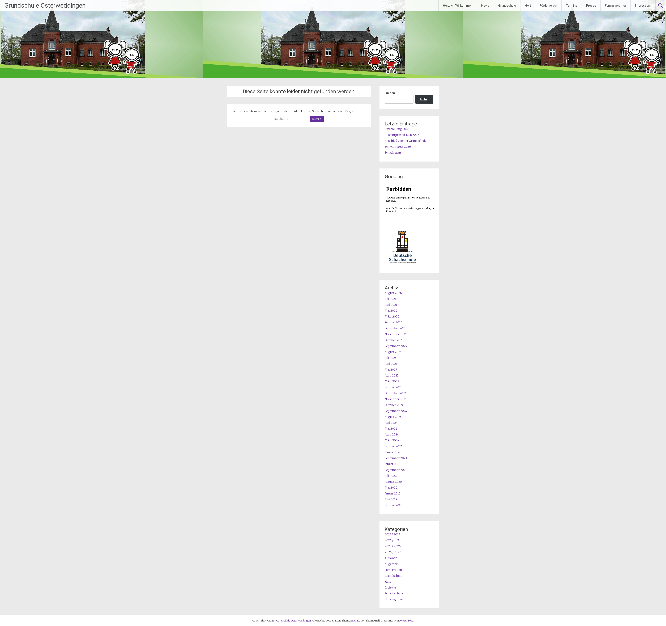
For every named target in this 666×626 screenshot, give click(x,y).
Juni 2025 (391, 363)
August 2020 (393, 481)
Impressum (643, 5)
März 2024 (392, 440)
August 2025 (393, 352)
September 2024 (396, 411)
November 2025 (396, 334)
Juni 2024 (391, 422)
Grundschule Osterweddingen (45, 5)
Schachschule (394, 593)
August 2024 (393, 416)
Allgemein (392, 564)
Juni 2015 (391, 499)
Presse (591, 5)
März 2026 (392, 316)
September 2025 (396, 346)
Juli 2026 (391, 299)
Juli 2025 (390, 357)
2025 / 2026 (393, 546)
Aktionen (391, 558)
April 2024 (392, 434)
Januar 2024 (393, 452)
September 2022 (396, 470)
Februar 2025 (393, 387)
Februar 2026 (394, 322)
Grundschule (507, 5)
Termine (571, 5)
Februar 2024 (393, 446)
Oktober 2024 (394, 405)
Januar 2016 (392, 493)
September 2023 (396, 458)
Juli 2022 (391, 475)
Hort (528, 5)
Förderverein (548, 5)
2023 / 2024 (392, 534)
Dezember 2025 (395, 328)
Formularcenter (615, 5)
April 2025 (392, 375)
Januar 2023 (392, 464)
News (485, 5)
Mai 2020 (391, 487)
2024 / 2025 (392, 540)
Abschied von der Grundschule (405, 140)
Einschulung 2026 (397, 129)
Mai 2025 (391, 369)
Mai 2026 (391, 310)
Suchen (390, 93)
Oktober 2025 (394, 340)
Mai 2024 (391, 428)
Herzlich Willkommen (457, 5)
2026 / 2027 (393, 552)
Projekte (390, 587)
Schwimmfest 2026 (398, 146)
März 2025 (392, 381)
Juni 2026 (391, 304)
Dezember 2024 (395, 393)
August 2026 (393, 293)
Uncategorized (394, 599)
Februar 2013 (393, 505)
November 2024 (396, 399)
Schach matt (393, 152)
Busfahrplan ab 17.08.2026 (402, 135)
